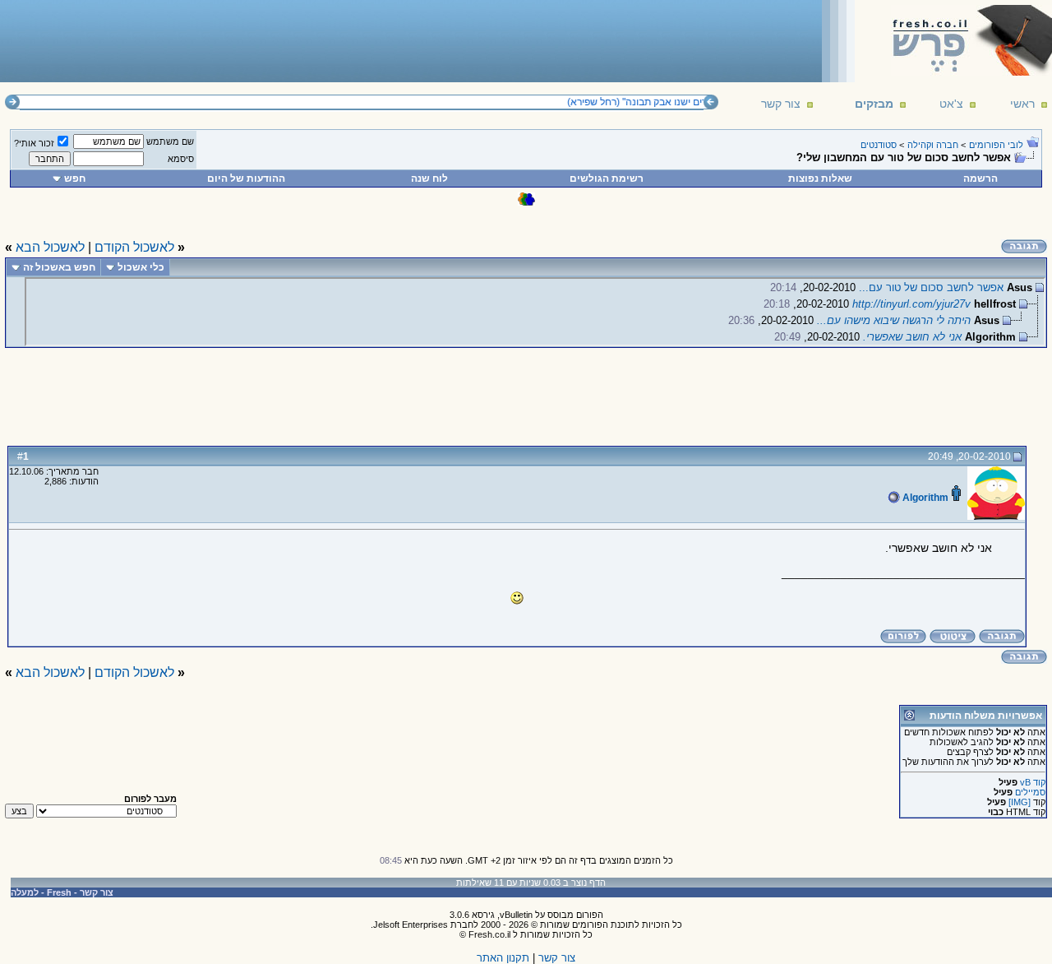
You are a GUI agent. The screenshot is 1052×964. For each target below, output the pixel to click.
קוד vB (1032, 782)
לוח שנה (429, 178)
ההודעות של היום (246, 178)
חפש (74, 178)
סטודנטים (879, 145)
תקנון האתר (503, 958)
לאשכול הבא (50, 247)
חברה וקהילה (932, 145)
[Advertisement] (305, 40)
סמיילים (1030, 792)
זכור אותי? (34, 143)
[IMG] (1019, 802)
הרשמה (980, 178)
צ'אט (951, 103)
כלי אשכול (141, 267)
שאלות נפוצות (820, 178)
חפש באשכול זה (59, 267)
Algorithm (924, 497)
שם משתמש (170, 141)
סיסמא (181, 159)
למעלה (25, 892)
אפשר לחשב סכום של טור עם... (931, 287)
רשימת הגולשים (607, 178)
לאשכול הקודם (134, 247)
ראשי (1022, 103)
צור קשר (781, 103)
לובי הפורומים (996, 145)
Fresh (59, 892)
